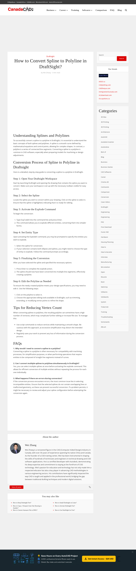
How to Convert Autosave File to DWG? (25, 510)
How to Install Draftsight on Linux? (66, 503)
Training (75, 10)
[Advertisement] (68, 34)
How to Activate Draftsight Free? (65, 506)
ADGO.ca (102, 82)
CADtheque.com (104, 88)
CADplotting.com (105, 85)
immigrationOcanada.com (108, 92)
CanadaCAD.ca (21, 2)
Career (63, 10)
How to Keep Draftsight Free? (22, 503)
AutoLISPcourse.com (55, 2)
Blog (120, 10)
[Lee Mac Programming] (103, 77)
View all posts (16, 487)
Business (50, 10)
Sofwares (86, 10)
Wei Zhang (47, 73)
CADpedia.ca (11, 2)
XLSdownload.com (105, 95)
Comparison (101, 10)
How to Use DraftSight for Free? (65, 510)
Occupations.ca (104, 99)
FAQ (112, 10)
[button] (132, 552)
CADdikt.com (31, 2)
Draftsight (50, 56)
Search (101, 55)
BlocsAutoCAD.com (42, 2)
